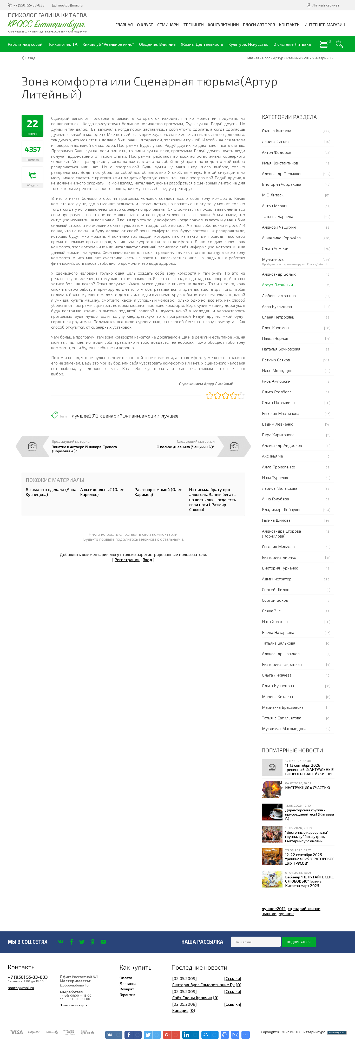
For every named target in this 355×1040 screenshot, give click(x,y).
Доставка (128, 983)
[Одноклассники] (92, 942)
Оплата (126, 977)
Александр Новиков (281, 653)
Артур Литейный (277, 284)
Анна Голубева (275, 498)
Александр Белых (279, 273)
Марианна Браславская (284, 707)
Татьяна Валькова (278, 642)
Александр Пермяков (282, 173)
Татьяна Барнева (277, 216)
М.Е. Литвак (273, 194)
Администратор (277, 578)
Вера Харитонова (278, 434)
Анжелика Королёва (281, 237)
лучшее (170, 416)
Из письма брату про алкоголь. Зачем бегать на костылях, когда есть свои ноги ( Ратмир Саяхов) (212, 499)
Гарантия (127, 994)
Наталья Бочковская (281, 348)
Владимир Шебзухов (281, 509)
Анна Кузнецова (277, 306)
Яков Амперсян (276, 381)
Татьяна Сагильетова (281, 717)
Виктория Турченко (280, 567)
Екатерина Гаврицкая (282, 664)
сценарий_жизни (120, 416)
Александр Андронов (282, 445)
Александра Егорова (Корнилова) (281, 533)
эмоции (151, 416)
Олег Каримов (275, 327)
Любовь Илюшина (279, 295)
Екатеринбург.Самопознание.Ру (203, 984)
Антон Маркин (275, 205)
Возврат (127, 988)
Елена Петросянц (278, 316)
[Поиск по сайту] (339, 44)
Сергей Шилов (275, 589)
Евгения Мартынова (280, 413)
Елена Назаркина (278, 632)
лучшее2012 (85, 416)
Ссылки (233, 978)
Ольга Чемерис (276, 248)
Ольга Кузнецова (278, 685)
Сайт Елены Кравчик (192, 997)
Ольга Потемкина (278, 402)
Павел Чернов (275, 338)
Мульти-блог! (275, 259)
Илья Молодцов (277, 370)
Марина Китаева (277, 696)
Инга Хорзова (275, 621)
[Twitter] (82, 942)
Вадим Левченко (277, 423)
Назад (30, 58)
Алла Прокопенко (278, 466)
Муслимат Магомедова (284, 728)
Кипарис (180, 1010)
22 (331, 58)
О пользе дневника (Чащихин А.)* (186, 447)
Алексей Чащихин (279, 226)
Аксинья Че (272, 455)
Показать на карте (74, 1005)
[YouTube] (103, 942)
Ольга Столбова (277, 391)
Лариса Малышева (279, 488)
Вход (147, 559)
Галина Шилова (276, 520)
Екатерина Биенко (279, 557)
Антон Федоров (276, 152)
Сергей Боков (275, 600)
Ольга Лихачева (277, 674)
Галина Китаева (276, 130)
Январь (320, 58)
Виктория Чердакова (281, 184)
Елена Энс (271, 610)
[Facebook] (71, 942)
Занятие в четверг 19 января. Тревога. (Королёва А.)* (85, 449)
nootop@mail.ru (21, 987)
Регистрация (127, 559)
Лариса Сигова (276, 141)
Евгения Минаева (278, 546)
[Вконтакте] (60, 942)
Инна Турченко (276, 477)
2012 (308, 58)
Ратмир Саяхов (276, 359)
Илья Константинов (280, 162)
